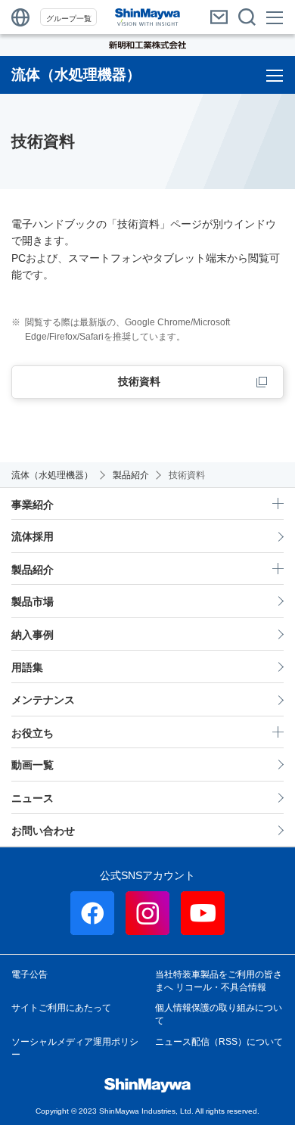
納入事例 (32, 635)
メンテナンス (43, 700)
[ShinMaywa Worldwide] (20, 17)
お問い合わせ (43, 831)
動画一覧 (32, 765)
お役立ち (32, 733)
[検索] (247, 17)
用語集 (27, 667)
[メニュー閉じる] (275, 17)
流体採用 (32, 536)
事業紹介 (32, 505)
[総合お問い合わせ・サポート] (219, 17)
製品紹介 (32, 570)
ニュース (32, 798)
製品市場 (32, 601)
